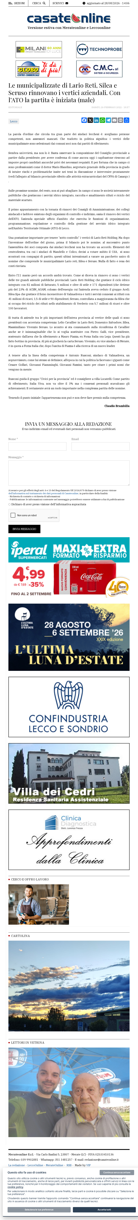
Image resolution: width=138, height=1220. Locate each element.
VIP (88, 1165)
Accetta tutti (104, 1209)
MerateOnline (54, 1165)
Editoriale (15, 107)
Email (75, 439)
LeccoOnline (35, 1165)
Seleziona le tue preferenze (39, 1209)
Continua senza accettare (116, 1172)
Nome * (13, 439)
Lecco (13, 121)
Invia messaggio (24, 529)
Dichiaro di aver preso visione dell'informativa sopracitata (48, 504)
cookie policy (15, 1187)
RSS (69, 1165)
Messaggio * (16, 457)
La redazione (16, 1165)
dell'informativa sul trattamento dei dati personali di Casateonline (43, 493)
